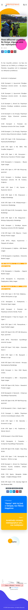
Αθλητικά (8, 488)
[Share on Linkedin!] (8, 51)
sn (1, 48)
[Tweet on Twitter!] (5, 51)
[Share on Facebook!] (2, 51)
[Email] (15, 51)
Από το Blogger (14, 587)
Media (20, 488)
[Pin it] (12, 51)
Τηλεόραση (15, 488)
